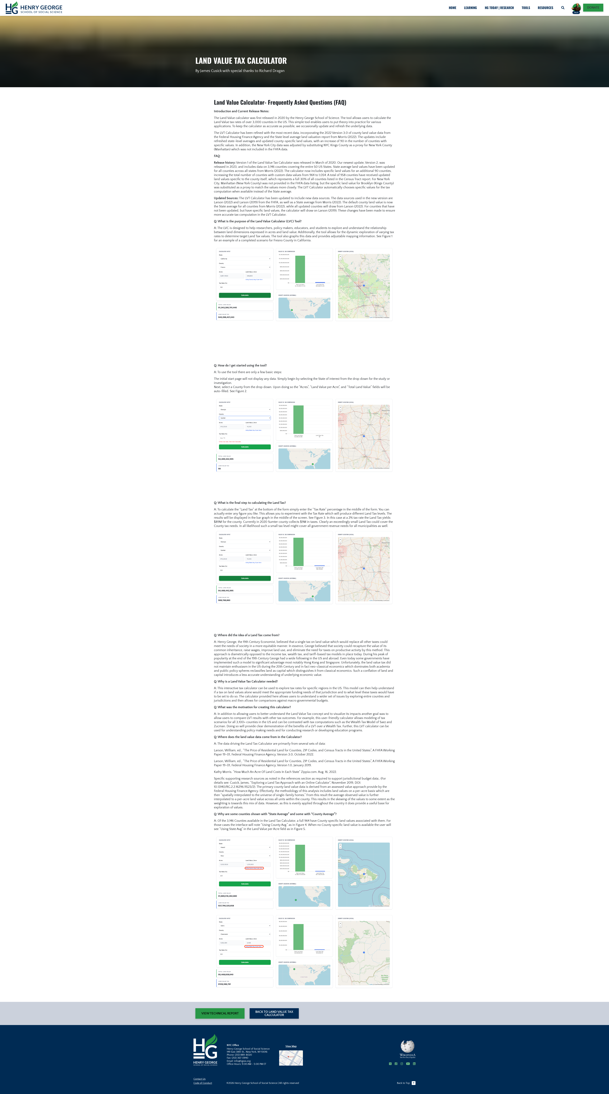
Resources (545, 7)
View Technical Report (220, 1013)
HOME (452, 7)
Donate (593, 7)
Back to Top (403, 1083)
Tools (526, 7)
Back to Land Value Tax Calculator (274, 1013)
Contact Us (199, 1079)
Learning (470, 7)
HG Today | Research (499, 7)
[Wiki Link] (408, 1049)
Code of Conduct (202, 1083)
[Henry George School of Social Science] (205, 1049)
